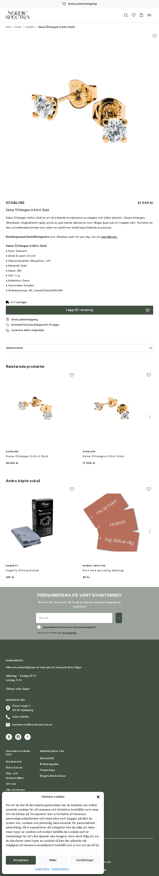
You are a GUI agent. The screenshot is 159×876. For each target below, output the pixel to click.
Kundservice (14, 761)
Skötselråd (47, 758)
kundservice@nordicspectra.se (32, 724)
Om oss (11, 783)
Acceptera (20, 860)
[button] (98, 797)
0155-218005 (20, 716)
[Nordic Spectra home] (18, 15)
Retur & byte (14, 767)
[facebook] (9, 737)
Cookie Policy (42, 869)
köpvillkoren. (109, 236)
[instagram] (18, 737)
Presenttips (47, 770)
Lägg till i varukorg (79, 309)
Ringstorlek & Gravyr (53, 775)
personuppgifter (69, 633)
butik (18, 27)
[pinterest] (27, 737)
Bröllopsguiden (49, 764)
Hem (8, 27)
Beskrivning (14, 348)
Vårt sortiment (15, 789)
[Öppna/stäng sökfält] (126, 15)
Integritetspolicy (60, 869)
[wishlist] (133, 15)
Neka (52, 860)
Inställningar (84, 860)
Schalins (30, 27)
